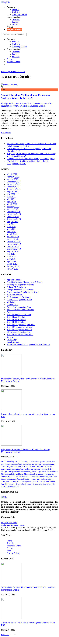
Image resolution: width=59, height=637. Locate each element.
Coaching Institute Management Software (25, 282)
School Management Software (20, 327)
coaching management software (20, 285)
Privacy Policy (13, 553)
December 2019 (13, 241)
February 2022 (13, 177)
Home (9, 541)
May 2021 (11, 199)
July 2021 (11, 194)
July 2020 (11, 224)
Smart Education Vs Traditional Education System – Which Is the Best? (25, 97)
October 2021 (13, 187)
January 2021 (12, 209)
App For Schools (14, 280)
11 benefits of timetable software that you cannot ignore (30, 158)
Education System (14, 294)
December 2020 (13, 211)
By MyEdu (6, 103)
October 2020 (13, 216)
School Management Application (21, 324)
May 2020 (11, 229)
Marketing (11, 302)
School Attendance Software (19, 314)
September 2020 (14, 219)
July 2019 (11, 254)
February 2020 (13, 236)
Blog (9, 550)
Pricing (10, 27)
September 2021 (14, 189)
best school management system (35, 464)
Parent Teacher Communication (20, 309)
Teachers (16, 19)
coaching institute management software (37, 466)
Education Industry (24, 471)
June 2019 (11, 256)
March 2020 (12, 234)
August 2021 (12, 191)
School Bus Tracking (16, 317)
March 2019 (12, 264)
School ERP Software (16, 319)
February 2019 (13, 266)
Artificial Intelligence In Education (14, 461)
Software (10, 337)
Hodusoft (5, 634)
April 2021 (11, 201)
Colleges (15, 12)
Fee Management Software (18, 297)
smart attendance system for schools (41, 484)
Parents (15, 22)
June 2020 (11, 226)
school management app (48, 476)
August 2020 (12, 221)
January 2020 (12, 239)
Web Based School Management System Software (28, 344)
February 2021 (13, 206)
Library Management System (19, 299)
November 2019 (14, 244)
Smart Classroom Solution (10, 486)
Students (15, 24)
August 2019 (12, 251)
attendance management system (39, 461)
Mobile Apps (12, 304)
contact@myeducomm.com (13, 525)
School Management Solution (19, 329)
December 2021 (13, 182)
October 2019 (13, 246)
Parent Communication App (19, 307)
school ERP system (31, 476)
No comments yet (19, 103)
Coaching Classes (19, 14)
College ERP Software (16, 287)
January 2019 (12, 269)
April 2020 (11, 231)
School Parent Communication (20, 334)
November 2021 (14, 184)
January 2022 (12, 179)
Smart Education (34, 103)
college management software (36, 469)
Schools (15, 9)
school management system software (30, 481)
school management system (18, 332)
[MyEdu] (5, 2)
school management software (37, 479)
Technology (12, 339)
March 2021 (12, 204)
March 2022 (12, 174)
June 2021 (11, 196)
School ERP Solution (16, 322)
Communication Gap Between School (23, 292)
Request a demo (14, 29)
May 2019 (11, 259)
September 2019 (14, 249)
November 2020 (14, 214)
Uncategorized (13, 342)
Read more (6, 132)
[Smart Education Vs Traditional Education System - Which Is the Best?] (9, 84)
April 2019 (11, 261)
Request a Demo (14, 546)
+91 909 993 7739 (9, 522)
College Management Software (20, 290)
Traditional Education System (32, 106)
